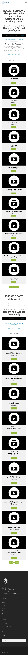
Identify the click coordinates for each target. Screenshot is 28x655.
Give (3, 635)
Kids (3, 605)
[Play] (4, 35)
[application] (14, 35)
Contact (4, 623)
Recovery (5, 614)
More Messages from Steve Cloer (13, 39)
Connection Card (7, 626)
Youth (3, 608)
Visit (3, 602)
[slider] (23, 35)
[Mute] (19, 35)
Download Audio (14, 41)
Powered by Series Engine (14, 291)
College (4, 611)
